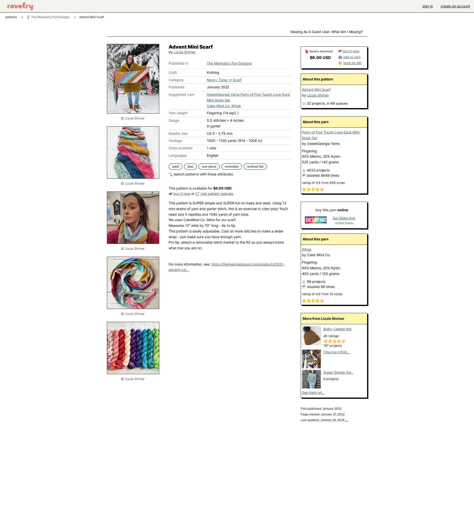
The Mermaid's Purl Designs (50, 17)
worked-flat (255, 166)
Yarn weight (178, 113)
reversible (231, 166)
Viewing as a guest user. (326, 32)
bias (190, 166)
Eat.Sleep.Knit (344, 218)
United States (344, 223)
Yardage (175, 140)
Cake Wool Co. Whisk (224, 106)
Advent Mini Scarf (316, 89)
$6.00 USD (320, 57)
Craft (173, 72)
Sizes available (181, 148)
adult (175, 166)
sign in (427, 6)
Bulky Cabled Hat (337, 329)
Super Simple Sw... (338, 372)
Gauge (174, 120)
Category (176, 80)
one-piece (209, 166)
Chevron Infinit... (336, 352)
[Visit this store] (315, 220)
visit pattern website (216, 194)
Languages (178, 155)
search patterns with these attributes (203, 174)
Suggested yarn (182, 94)
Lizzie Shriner (185, 52)
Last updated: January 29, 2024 (324, 420)
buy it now (182, 194)
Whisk (307, 249)
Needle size (178, 133)
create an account (455, 6)
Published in (178, 63)
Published (176, 87)
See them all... (313, 392)
